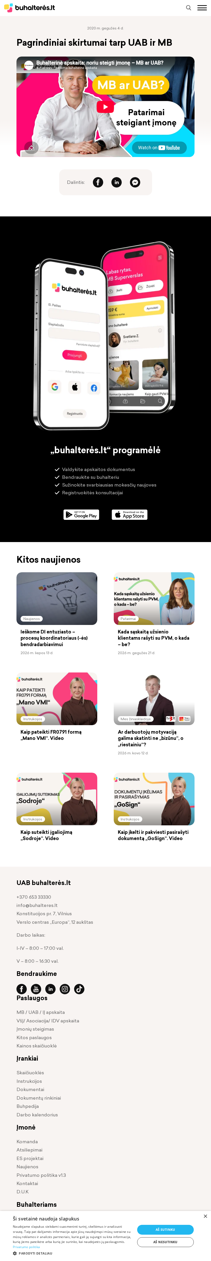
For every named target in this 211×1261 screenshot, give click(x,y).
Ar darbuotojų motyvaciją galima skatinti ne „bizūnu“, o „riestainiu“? (150, 738)
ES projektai (29, 1158)
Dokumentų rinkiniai (38, 1098)
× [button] (205, 1216)
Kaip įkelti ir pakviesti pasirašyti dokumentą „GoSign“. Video (153, 835)
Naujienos (31, 618)
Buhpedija (27, 1106)
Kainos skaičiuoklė (36, 1046)
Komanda (27, 1141)
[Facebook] (98, 182)
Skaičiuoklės (30, 1072)
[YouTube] (38, 989)
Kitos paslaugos (34, 1037)
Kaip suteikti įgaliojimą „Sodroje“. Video (46, 835)
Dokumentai (30, 1089)
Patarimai (128, 618)
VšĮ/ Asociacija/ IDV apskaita (47, 1020)
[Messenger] (135, 182)
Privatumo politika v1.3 (41, 1175)
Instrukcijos (32, 718)
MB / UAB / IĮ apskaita (40, 1012)
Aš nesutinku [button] (165, 1242)
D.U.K (22, 1191)
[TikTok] (81, 989)
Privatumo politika (26, 1247)
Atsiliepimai (29, 1150)
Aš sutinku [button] (165, 1229)
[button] (72, 1253)
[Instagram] (67, 989)
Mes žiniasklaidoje (136, 718)
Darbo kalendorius (37, 1114)
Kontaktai (27, 1183)
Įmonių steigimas (35, 1029)
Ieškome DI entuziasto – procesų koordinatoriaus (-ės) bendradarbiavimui (54, 638)
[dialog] (105, 1236)
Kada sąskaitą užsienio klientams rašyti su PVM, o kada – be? (153, 638)
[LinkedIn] (116, 182)
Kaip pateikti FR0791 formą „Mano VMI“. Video (51, 735)
